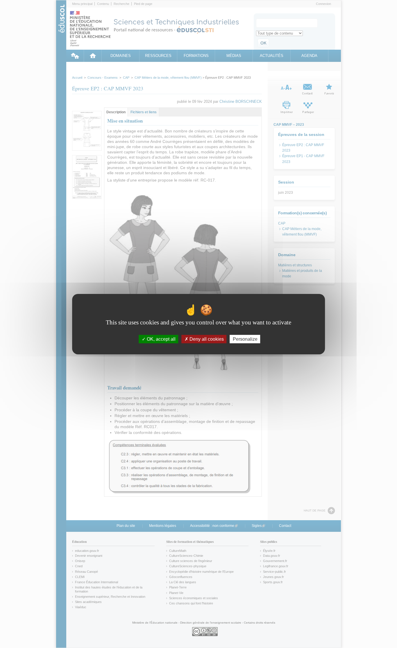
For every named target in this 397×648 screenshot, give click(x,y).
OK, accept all (161, 338)
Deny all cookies (206, 338)
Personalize (245, 338)
